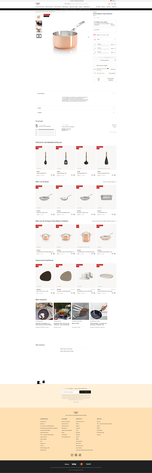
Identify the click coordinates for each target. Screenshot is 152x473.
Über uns (98, 421)
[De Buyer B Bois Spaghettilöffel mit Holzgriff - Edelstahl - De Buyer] (95, 48)
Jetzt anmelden (113, 24)
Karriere (98, 426)
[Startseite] (38, 4)
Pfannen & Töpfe (45, 11)
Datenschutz (42, 443)
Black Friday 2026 (79, 445)
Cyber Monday (79, 447)
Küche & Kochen (57, 6)
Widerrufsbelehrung (44, 432)
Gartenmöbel (64, 434)
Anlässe (77, 436)
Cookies (42, 445)
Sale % (77, 430)
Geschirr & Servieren (40, 6)
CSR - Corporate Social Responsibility (104, 423)
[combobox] (113, 1)
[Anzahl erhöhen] (97, 57)
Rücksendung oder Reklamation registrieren (49, 428)
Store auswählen (112, 73)
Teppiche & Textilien (73, 6)
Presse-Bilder (99, 430)
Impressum (42, 423)
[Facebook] (72, 455)
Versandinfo (113, 69)
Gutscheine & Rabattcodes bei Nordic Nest (84, 450)
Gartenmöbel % (86, 6)
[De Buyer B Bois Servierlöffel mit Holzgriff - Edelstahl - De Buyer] (95, 52)
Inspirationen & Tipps (80, 421)
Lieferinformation (43, 436)
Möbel (80, 6)
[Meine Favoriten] (112, 3)
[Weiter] (88, 37)
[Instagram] (76, 455)
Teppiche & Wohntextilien (67, 430)
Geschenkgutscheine (66, 436)
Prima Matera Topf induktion (60, 11)
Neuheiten (98, 6)
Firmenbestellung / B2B (44, 447)
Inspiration (114, 6)
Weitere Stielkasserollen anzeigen (67, 351)
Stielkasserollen (52, 11)
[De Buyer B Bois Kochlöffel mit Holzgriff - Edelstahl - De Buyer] (95, 45)
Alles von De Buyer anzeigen (109, 181)
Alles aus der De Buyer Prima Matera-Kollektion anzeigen (103, 221)
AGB (41, 441)
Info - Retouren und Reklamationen (47, 426)
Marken (103, 6)
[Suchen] (66, 4)
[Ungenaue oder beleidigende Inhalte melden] (115, 132)
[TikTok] (80, 455)
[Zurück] (46, 37)
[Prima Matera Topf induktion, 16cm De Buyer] (67, 37)
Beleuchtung (65, 6)
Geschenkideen (79, 441)
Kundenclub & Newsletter (45, 430)
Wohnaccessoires (49, 6)
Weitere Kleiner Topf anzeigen (66, 348)
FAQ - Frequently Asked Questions (47, 434)
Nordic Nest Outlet (100, 432)
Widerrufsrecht (43, 450)
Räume (77, 439)
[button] (96, 17)
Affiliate (98, 428)
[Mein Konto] (109, 3)
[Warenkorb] (115, 3)
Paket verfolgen (43, 439)
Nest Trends (78, 443)
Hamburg (98, 434)
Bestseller (78, 434)
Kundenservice (43, 421)
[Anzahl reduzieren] (94, 57)
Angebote (108, 6)
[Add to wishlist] (51, 175)
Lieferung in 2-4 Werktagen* (77, 0)
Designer (78, 426)
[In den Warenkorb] (54, 175)
